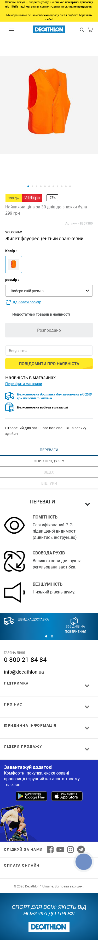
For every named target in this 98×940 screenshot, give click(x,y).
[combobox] (49, 291)
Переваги (49, 449)
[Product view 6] (49, 186)
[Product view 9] (61, 186)
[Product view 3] (36, 186)
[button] (46, 636)
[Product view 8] (57, 186)
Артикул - (72, 223)
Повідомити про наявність (49, 364)
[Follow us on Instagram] (70, 849)
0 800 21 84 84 (25, 659)
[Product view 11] (70, 186)
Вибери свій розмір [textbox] (27, 290)
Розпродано (49, 330)
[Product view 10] (66, 186)
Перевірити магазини (23, 383)
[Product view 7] (53, 186)
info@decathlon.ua (24, 672)
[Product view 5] (45, 186)
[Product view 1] (28, 186)
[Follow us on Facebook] (50, 849)
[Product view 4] (41, 186)
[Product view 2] (32, 186)
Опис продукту (49, 460)
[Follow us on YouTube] (60, 849)
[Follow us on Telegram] (81, 849)
